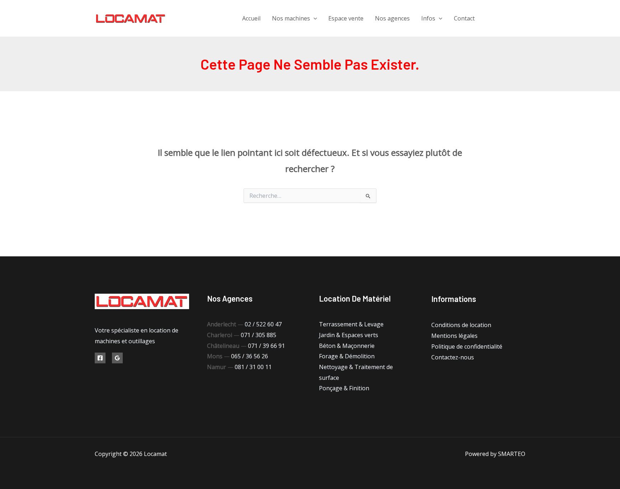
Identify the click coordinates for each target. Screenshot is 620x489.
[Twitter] (506, 18)
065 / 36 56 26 (249, 356)
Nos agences (392, 18)
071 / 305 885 (258, 335)
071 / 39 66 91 (266, 346)
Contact (464, 18)
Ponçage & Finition (344, 388)
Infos (428, 18)
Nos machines (291, 18)
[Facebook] (490, 18)
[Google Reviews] (117, 358)
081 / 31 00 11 (253, 367)
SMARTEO (511, 454)
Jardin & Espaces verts (348, 335)
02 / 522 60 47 (263, 324)
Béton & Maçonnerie (347, 346)
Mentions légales (454, 336)
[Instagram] (522, 18)
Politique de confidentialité (466, 346)
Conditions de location (461, 325)
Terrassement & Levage (351, 324)
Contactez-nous (452, 357)
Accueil (251, 18)
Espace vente (345, 18)
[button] (313, 18)
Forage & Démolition (347, 356)
